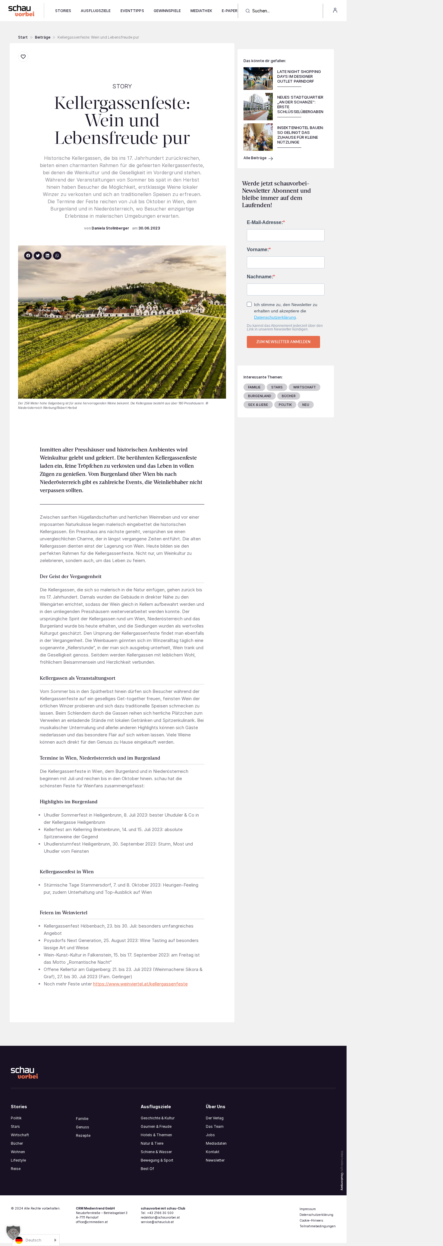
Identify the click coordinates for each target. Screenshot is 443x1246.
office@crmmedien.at (92, 1222)
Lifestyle (18, 1160)
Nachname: (260, 276)
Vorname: (258, 249)
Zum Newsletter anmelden (283, 341)
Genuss (82, 1127)
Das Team (215, 1126)
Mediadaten (216, 1143)
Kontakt (212, 1152)
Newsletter (215, 1160)
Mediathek (201, 10)
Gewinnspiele (167, 10)
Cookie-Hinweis (311, 1220)
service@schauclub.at (157, 1222)
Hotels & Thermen (156, 1135)
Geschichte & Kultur (157, 1118)
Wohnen (18, 1152)
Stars (15, 1126)
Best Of (147, 1168)
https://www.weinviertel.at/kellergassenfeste (140, 984)
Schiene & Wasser (156, 1152)
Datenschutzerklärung (275, 317)
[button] (42, 37)
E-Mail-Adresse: (265, 222)
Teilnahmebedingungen (318, 1226)
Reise (15, 1168)
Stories (63, 10)
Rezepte (83, 1135)
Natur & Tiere (152, 1143)
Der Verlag (215, 1118)
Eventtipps (132, 10)
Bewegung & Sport (157, 1160)
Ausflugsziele (96, 10)
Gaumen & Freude (156, 1126)
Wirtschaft (20, 1135)
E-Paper (230, 10)
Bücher (17, 1143)
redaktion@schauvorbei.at (160, 1217)
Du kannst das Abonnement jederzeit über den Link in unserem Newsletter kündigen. (285, 327)
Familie (82, 1118)
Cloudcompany (342, 1181)
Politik (16, 1118)
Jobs (210, 1135)
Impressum (308, 1209)
